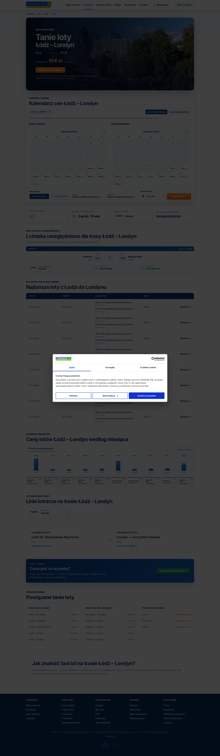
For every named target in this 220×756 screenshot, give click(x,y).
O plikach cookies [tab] (148, 367)
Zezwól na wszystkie (147, 396)
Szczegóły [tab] (110, 367)
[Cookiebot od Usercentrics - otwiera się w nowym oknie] (153, 359)
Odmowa (73, 396)
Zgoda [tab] (72, 367)
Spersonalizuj (108, 396)
